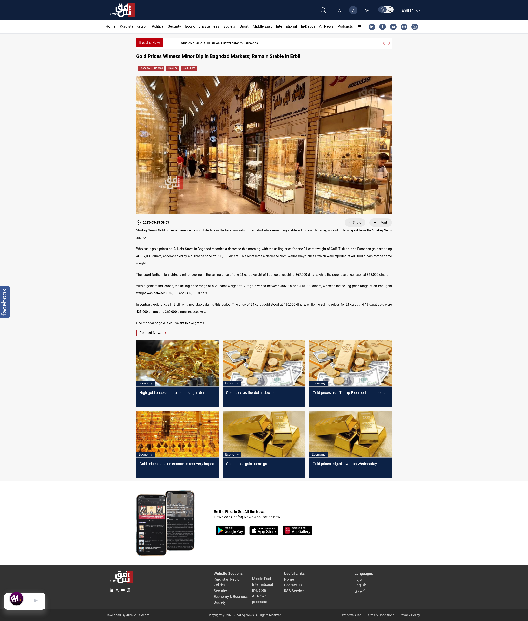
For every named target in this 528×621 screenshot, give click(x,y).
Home (111, 26)
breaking (173, 68)
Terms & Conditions (380, 615)
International (286, 26)
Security (174, 26)
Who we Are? (351, 615)
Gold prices (189, 68)
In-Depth (308, 26)
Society (229, 26)
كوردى (360, 591)
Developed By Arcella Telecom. (128, 615)
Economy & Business (202, 26)
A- (339, 10)
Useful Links (294, 573)
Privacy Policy (410, 615)
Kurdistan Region (134, 26)
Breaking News (149, 43)
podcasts (345, 26)
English (360, 585)
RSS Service (294, 591)
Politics (158, 26)
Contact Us (293, 585)
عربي (359, 579)
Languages (364, 573)
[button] (383, 43)
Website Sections (228, 573)
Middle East (262, 26)
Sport (244, 26)
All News (326, 26)
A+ (367, 10)
